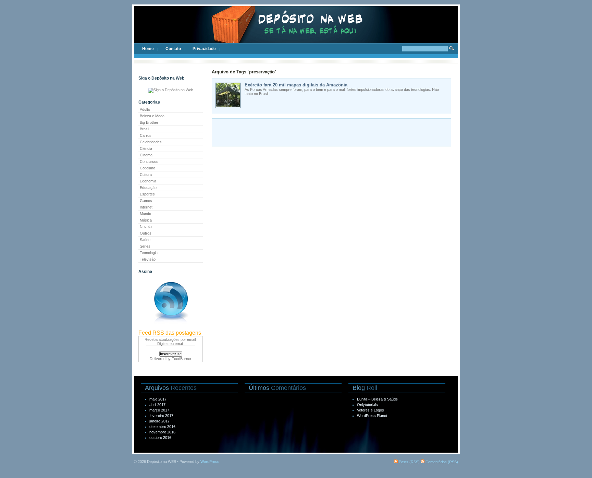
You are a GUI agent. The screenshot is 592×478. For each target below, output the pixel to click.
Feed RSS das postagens (169, 333)
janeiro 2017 (159, 421)
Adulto (145, 109)
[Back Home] (296, 31)
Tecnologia (149, 253)
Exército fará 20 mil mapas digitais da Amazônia (296, 84)
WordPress (209, 461)
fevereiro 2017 (161, 416)
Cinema (146, 155)
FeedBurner (182, 359)
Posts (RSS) (409, 462)
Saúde (145, 240)
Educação (148, 188)
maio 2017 (157, 399)
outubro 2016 (160, 437)
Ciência (146, 148)
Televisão (148, 259)
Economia (148, 181)
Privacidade (204, 48)
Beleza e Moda (152, 116)
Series (145, 246)
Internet (146, 207)
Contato (173, 48)
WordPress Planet (372, 416)
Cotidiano (147, 168)
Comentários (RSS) (441, 462)
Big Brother (149, 122)
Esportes (147, 194)
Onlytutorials (367, 405)
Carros (145, 135)
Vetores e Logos (370, 410)
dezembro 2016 (162, 427)
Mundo (145, 214)
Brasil (144, 129)
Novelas (146, 227)
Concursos (149, 161)
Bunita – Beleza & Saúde (377, 399)
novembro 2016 (162, 432)
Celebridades (151, 142)
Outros (145, 233)
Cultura (146, 174)
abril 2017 (157, 405)
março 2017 (159, 410)
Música (146, 220)
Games (146, 201)
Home (148, 48)
